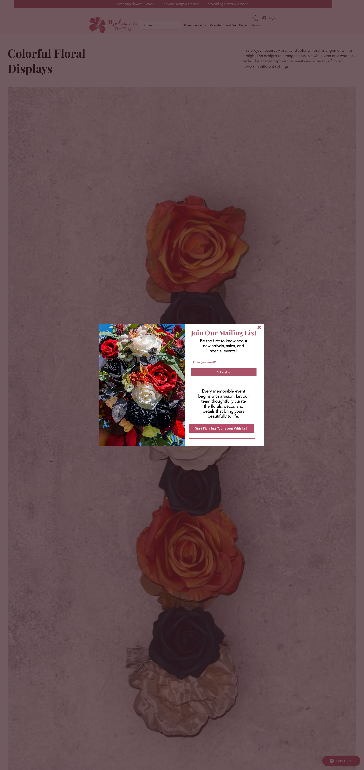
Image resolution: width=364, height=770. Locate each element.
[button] (259, 327)
